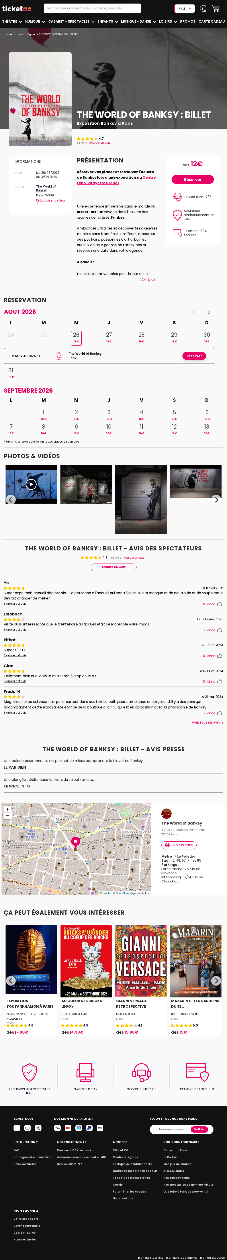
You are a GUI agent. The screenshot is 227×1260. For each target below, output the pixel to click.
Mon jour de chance (177, 1164)
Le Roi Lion (170, 1157)
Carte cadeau (212, 21)
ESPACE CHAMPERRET (75, 1014)
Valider (199, 1129)
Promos (188, 21)
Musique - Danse (136, 21)
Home (8, 34)
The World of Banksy (46, 188)
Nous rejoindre (123, 1198)
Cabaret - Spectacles (69, 21)
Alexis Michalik (173, 1171)
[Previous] (11, 499)
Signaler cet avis (15, 603)
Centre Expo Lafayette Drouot (116, 180)
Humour (33, 21)
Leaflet (106, 893)
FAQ (16, 1150)
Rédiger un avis (99, 142)
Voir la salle (183, 845)
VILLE (182, 8)
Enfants (106, 21)
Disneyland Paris (175, 1150)
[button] (215, 8)
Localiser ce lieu (52, 200)
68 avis (82, 142)
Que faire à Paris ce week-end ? (186, 1191)
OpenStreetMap (125, 893)
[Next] (216, 499)
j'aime (209, 604)
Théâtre (10, 21)
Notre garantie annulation (32, 1157)
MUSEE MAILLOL (125, 1014)
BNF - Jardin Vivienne (185, 1014)
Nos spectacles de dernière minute (188, 1185)
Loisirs (166, 21)
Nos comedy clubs (176, 1178)
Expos (31, 34)
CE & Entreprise (24, 1232)
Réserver (193, 179)
